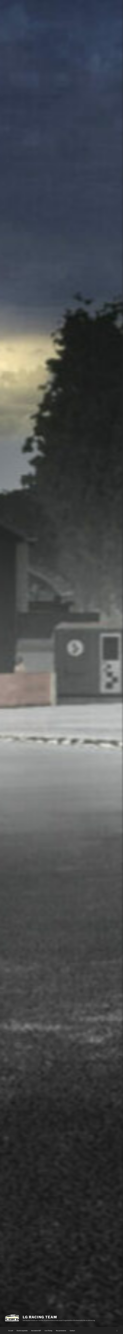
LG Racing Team (40, 1317)
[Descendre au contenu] (117, 1330)
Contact (72, 1330)
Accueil (10, 1330)
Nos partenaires (61, 1330)
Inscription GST (36, 1330)
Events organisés (22, 1330)
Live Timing (48, 1330)
